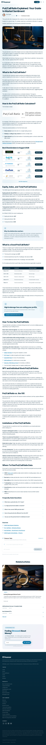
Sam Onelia (8, 14)
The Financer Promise (25, 15)
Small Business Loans (6, 689)
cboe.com (10, 473)
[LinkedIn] (8, 723)
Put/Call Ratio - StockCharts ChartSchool (14, 530)
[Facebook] (3, 723)
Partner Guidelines (6, 714)
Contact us (4, 701)
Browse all (41, 538)
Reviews (4, 678)
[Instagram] (6, 723)
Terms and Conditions (6, 707)
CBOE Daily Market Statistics (11, 525)
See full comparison (23, 181)
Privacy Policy (5, 712)
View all (4, 616)
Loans (3, 669)
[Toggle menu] (43, 2)
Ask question (37, 549)
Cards (3, 674)
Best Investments (5, 692)
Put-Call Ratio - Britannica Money (12, 528)
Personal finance (5, 673)
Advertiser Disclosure (6, 708)
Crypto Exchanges (6, 685)
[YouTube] (11, 723)
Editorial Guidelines (6, 710)
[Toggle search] (41, 2)
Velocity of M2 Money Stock (11, 363)
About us (4, 700)
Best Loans (4, 690)
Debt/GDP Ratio (8, 357)
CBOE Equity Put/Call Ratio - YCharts (13, 533)
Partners (4, 703)
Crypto (3, 676)
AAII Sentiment (8, 360)
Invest (3, 671)
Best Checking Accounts (7, 683)
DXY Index (6, 355)
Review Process (5, 705)
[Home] (5, 2)
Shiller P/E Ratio (8, 352)
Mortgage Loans (5, 694)
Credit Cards (5, 687)
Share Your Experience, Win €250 (9, 717)
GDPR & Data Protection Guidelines (9, 715)
